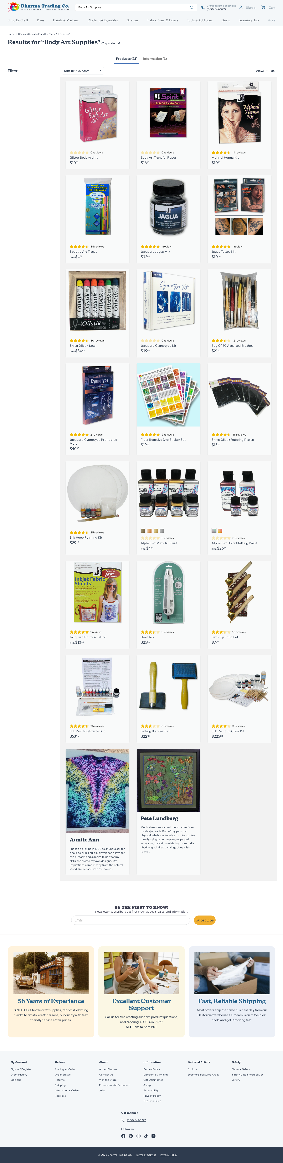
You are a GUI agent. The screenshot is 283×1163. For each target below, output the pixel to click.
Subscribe (205, 920)
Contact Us (106, 1074)
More (271, 20)
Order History (19, 1074)
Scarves (133, 20)
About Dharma (108, 1069)
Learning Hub (249, 20)
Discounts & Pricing (155, 1074)
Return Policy (151, 1069)
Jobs (102, 1090)
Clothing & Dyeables (103, 20)
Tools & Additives (200, 20)
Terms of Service (146, 1154)
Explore (192, 1069)
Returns (59, 1079)
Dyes (40, 20)
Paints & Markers (66, 20)
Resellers (60, 1095)
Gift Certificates (153, 1079)
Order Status (62, 1074)
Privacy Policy (152, 1095)
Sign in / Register (21, 1069)
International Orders (67, 1090)
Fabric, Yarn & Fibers (162, 20)
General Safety (241, 1069)
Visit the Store (107, 1079)
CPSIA (236, 1079)
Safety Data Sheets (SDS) (247, 1074)
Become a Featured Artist (203, 1074)
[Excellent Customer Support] (141, 973)
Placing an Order (65, 1069)
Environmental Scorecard (114, 1085)
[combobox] (136, 7)
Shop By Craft (18, 20)
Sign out (16, 1079)
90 (273, 71)
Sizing (147, 1085)
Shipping (60, 1085)
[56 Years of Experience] (51, 973)
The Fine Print (152, 1100)
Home (11, 33)
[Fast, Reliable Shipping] (232, 973)
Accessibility (151, 1090)
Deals (226, 20)
